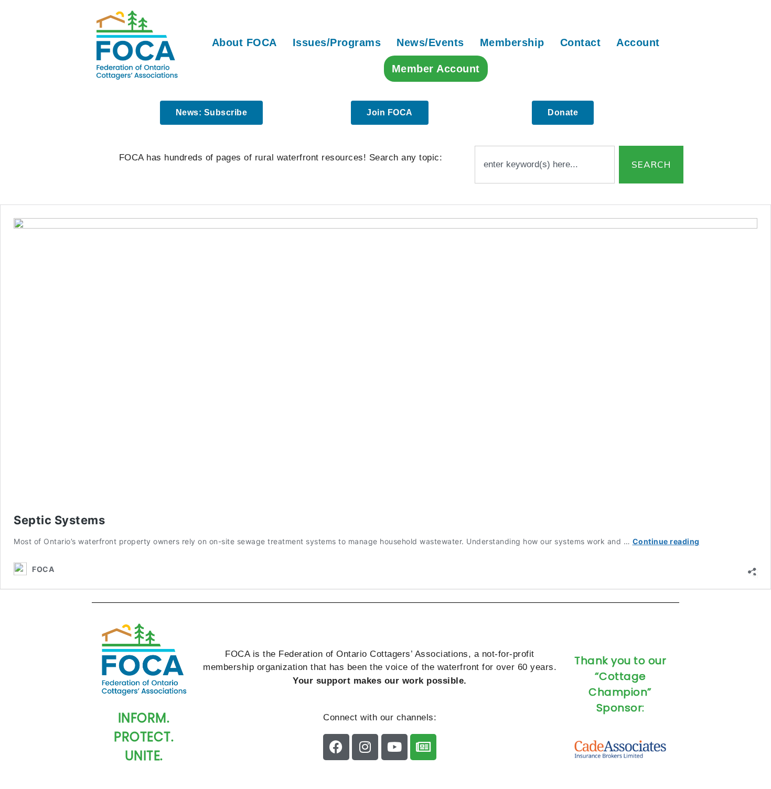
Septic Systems (59, 520)
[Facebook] (336, 747)
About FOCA (244, 42)
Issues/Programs (337, 42)
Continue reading (666, 541)
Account (638, 42)
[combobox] (545, 164)
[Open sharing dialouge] (752, 569)
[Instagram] (365, 747)
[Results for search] (545, 189)
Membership (512, 42)
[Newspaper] (423, 747)
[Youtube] (394, 747)
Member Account (436, 68)
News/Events (430, 42)
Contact (580, 42)
